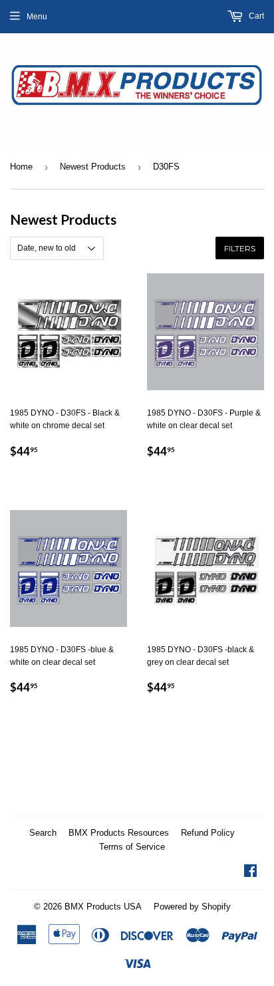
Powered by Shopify (192, 907)
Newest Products (93, 167)
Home (21, 167)
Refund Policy (208, 833)
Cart (255, 16)
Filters (239, 248)
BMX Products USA (103, 907)
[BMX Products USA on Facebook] (250, 873)
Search (43, 833)
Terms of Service (132, 847)
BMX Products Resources (118, 833)
